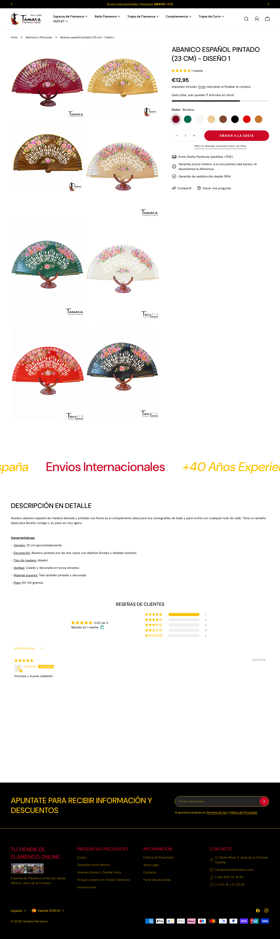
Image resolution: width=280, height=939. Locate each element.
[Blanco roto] (199, 119)
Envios (81, 858)
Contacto (149, 872)
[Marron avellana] (258, 119)
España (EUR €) (49, 911)
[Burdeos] (176, 119)
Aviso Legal (151, 865)
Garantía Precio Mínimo (93, 865)
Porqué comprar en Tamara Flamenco (103, 880)
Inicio (14, 37)
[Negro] (235, 119)
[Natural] (211, 119)
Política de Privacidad (158, 858)
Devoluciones (86, 887)
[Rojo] (247, 119)
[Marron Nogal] (223, 119)
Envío (202, 87)
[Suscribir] (264, 801)
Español (16, 911)
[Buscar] (246, 18)
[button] (181, 71)
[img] (23, 660)
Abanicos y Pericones (38, 37)
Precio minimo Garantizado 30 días (220, 146)
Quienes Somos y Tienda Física (99, 872)
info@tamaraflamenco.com (234, 870)
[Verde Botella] (188, 119)
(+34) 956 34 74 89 (229, 877)
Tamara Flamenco (35, 921)
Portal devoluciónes (157, 880)
